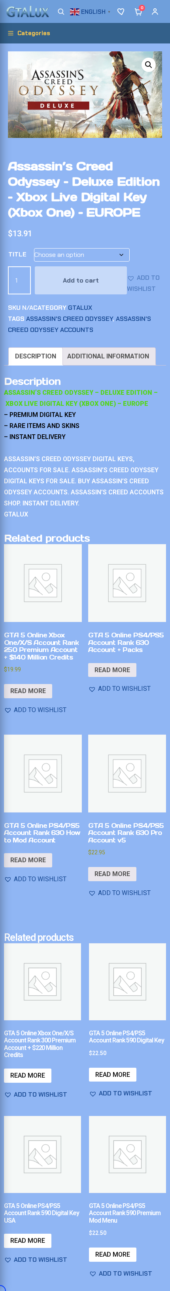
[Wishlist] (121, 11)
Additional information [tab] (108, 356)
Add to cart (81, 280)
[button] (91, 11)
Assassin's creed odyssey (69, 319)
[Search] (60, 11)
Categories (33, 33)
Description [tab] (35, 356)
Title (17, 254)
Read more (28, 691)
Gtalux (80, 307)
